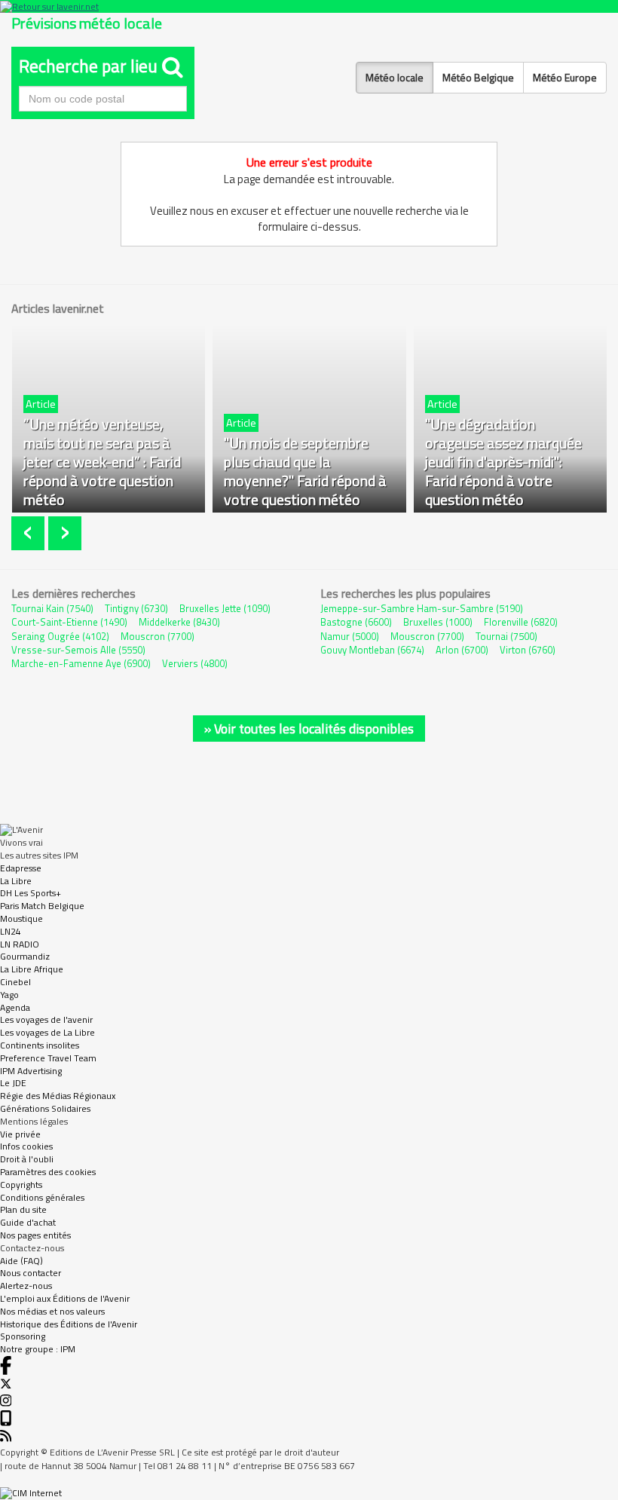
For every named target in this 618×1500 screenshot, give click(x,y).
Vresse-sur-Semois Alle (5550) (78, 649)
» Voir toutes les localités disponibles (309, 728)
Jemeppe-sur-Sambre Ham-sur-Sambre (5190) (421, 608)
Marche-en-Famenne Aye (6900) (81, 663)
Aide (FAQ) (21, 1261)
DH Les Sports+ (30, 893)
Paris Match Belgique (42, 905)
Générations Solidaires (45, 1108)
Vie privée (20, 1134)
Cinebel (15, 982)
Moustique (21, 918)
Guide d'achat (28, 1222)
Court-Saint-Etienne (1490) (69, 621)
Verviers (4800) (195, 663)
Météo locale (395, 77)
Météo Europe (565, 77)
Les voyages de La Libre (47, 1032)
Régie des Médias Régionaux (57, 1095)
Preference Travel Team (48, 1058)
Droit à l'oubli (27, 1159)
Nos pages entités (35, 1235)
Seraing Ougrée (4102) (60, 636)
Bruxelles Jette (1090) (225, 608)
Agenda (15, 1007)
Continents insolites (39, 1045)
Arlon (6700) (462, 649)
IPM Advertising (31, 1071)
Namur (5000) (349, 636)
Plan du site (23, 1209)
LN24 (10, 931)
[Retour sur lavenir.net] (309, 6)
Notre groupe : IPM (37, 1349)
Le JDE (13, 1083)
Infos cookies (26, 1146)
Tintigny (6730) (136, 608)
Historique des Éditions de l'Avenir (68, 1324)
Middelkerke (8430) (179, 621)
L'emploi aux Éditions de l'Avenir (65, 1298)
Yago (9, 994)
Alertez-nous (26, 1285)
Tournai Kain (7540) (52, 608)
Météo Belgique (478, 77)
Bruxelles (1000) (438, 621)
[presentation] (29, 533)
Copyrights (21, 1184)
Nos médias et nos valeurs (52, 1311)
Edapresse (20, 868)
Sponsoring (22, 1336)
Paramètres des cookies (48, 1172)
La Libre (16, 881)
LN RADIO (19, 944)
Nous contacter (30, 1273)
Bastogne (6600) (356, 621)
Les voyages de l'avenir (46, 1019)
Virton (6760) (527, 649)
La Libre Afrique (31, 969)
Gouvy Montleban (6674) (372, 649)
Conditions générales (42, 1197)
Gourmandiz (25, 956)
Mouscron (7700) (157, 636)
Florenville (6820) (521, 621)
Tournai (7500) (506, 636)
